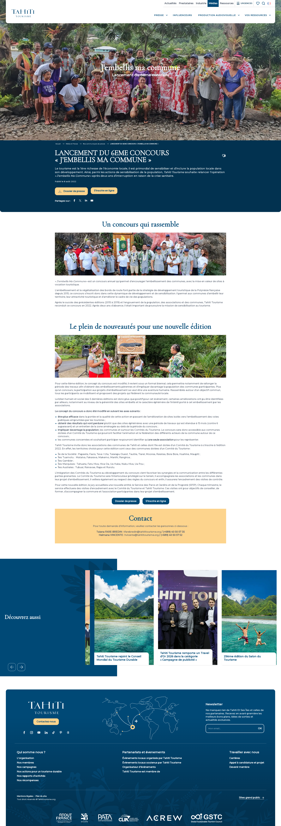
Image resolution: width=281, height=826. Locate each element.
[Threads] (68, 733)
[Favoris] (258, 3)
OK (260, 728)
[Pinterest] (61, 733)
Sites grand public (249, 797)
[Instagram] (31, 733)
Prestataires (186, 3)
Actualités (171, 3)
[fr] (269, 3)
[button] (269, 3)
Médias (213, 3)
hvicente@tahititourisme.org (142, 535)
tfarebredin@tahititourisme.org (142, 531)
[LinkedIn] (46, 733)
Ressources (227, 3)
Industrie (201, 3)
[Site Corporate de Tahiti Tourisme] (23, 13)
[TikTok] (53, 733)
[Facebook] (24, 733)
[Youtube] (39, 733)
